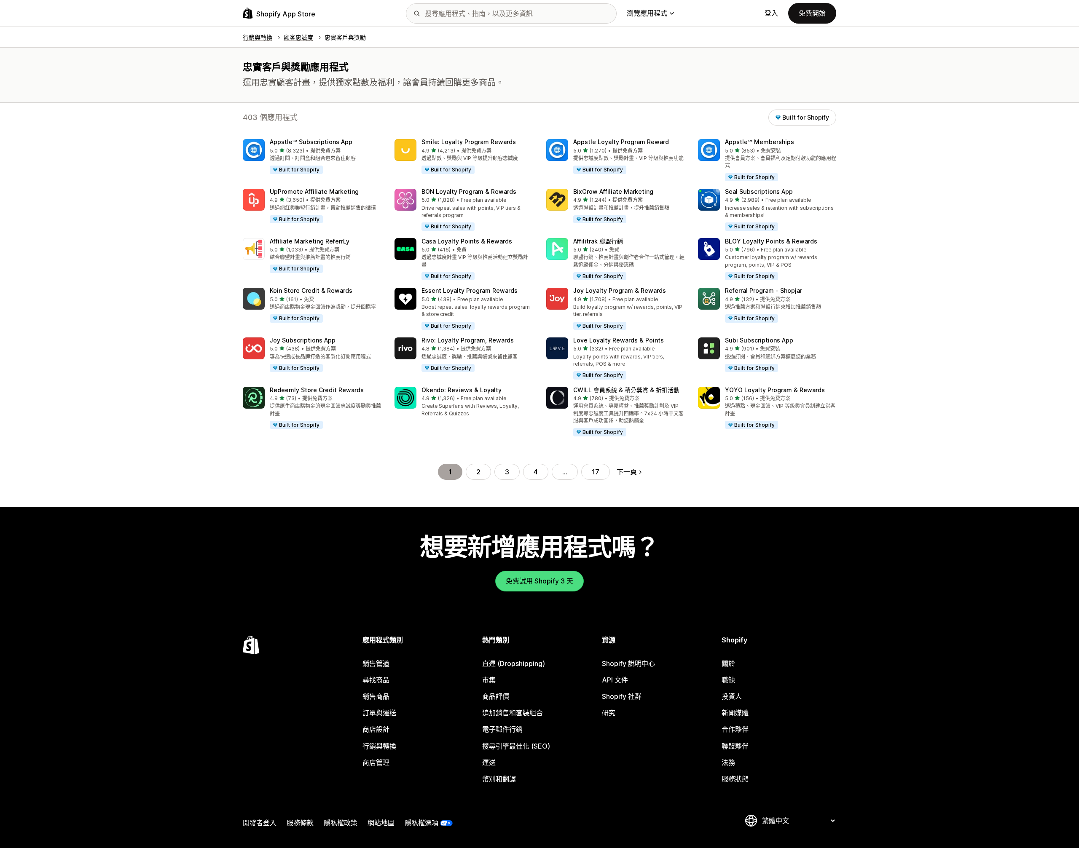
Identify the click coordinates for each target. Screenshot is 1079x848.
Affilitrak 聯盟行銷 (598, 241)
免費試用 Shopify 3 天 (539, 581)
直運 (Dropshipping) (513, 663)
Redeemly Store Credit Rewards (317, 389)
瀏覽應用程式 (647, 13)
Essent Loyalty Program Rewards (469, 290)
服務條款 (300, 823)
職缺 (728, 680)
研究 (608, 713)
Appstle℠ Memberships (759, 141)
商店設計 (375, 729)
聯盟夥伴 (735, 746)
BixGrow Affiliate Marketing (613, 191)
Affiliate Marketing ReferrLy (309, 241)
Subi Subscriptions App (759, 340)
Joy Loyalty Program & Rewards (619, 290)
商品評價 (495, 696)
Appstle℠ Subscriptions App (311, 141)
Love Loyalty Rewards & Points (618, 340)
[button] (312, 156)
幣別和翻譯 (499, 779)
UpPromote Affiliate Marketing (314, 191)
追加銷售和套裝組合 (512, 713)
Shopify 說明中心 (628, 663)
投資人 (732, 696)
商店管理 (375, 762)
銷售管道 (375, 663)
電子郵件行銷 (502, 729)
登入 (771, 13)
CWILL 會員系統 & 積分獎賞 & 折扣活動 (626, 389)
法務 (728, 762)
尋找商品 (375, 680)
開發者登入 (259, 823)
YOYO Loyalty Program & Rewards (775, 389)
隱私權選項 (421, 823)
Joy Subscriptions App (303, 340)
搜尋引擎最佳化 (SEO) (516, 746)
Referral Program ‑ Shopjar (763, 290)
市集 (489, 680)
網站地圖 (381, 823)
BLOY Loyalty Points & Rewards (771, 241)
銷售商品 (375, 696)
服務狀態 (735, 779)
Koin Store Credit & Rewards (311, 290)
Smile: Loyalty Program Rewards (468, 141)
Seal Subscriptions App (759, 191)
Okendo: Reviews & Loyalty (461, 389)
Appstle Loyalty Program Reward (621, 141)
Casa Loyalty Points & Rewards (466, 241)
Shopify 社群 (621, 696)
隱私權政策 (340, 823)
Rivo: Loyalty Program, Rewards (467, 340)
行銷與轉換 (379, 746)
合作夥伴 (735, 729)
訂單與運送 (379, 713)
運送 (489, 762)
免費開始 (812, 13)
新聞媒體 (735, 713)
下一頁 (627, 472)
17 (595, 472)
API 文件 (615, 680)
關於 (728, 663)
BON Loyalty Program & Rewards (468, 191)
